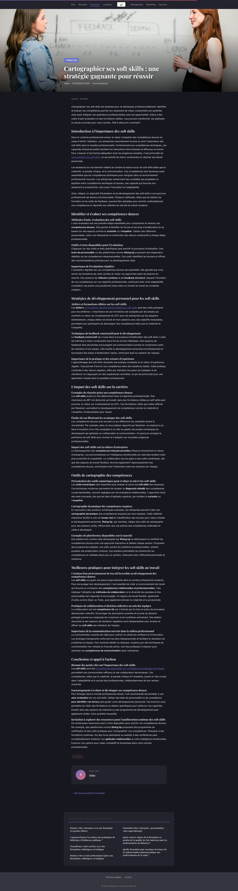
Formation (95, 4)
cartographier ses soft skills (85, 157)
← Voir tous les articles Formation (88, 793)
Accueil (74, 99)
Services (163, 4)
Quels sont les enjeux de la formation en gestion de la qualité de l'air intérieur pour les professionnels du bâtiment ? (145, 840)
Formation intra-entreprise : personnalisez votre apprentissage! (143, 829)
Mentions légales (113, 877)
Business (83, 4)
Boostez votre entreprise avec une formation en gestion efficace (91, 829)
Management (137, 4)
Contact (128, 877)
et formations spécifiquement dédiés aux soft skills (110, 307)
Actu (73, 4)
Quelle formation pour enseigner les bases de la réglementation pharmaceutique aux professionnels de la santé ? (145, 852)
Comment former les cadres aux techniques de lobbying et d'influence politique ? (92, 838)
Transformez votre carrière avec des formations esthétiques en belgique (87, 848)
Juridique (107, 4)
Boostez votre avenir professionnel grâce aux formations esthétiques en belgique (91, 857)
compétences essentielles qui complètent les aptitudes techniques (130, 668)
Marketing (151, 4)
